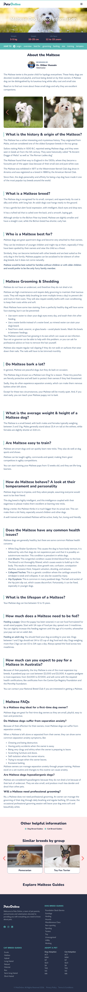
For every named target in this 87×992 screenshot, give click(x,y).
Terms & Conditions (65, 987)
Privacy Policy (51, 987)
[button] (81, 4)
